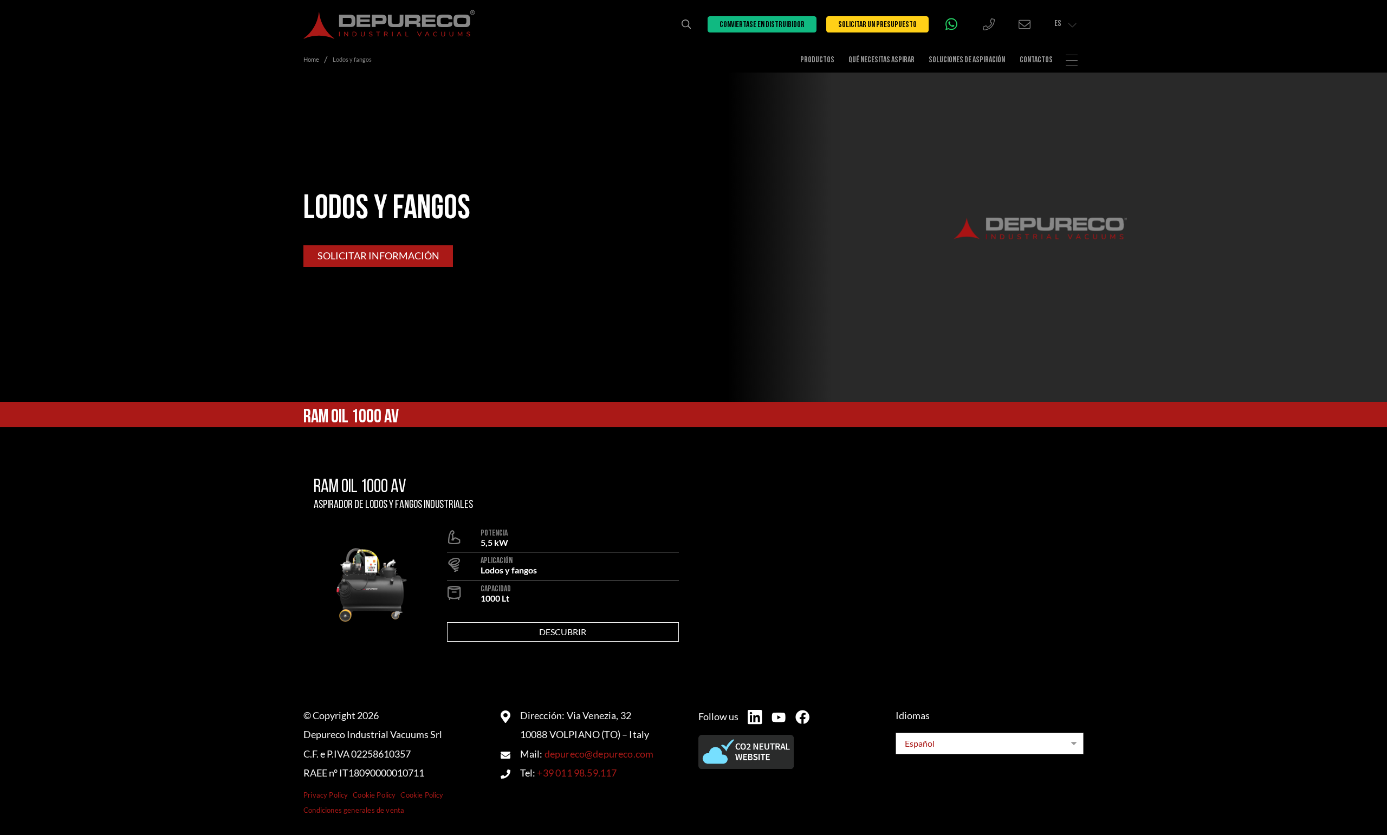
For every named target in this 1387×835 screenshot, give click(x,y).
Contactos (1036, 60)
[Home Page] (389, 24)
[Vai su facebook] (802, 717)
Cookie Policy (374, 795)
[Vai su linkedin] (755, 717)
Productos (817, 60)
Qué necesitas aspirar (881, 60)
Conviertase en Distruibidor (762, 25)
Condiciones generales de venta (353, 810)
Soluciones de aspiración (967, 60)
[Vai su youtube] (779, 717)
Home (311, 59)
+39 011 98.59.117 (577, 773)
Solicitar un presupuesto (877, 25)
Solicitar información (378, 256)
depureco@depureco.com (599, 754)
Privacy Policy (325, 795)
